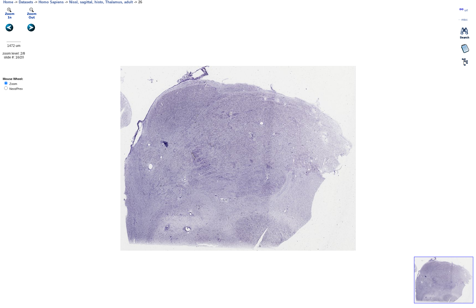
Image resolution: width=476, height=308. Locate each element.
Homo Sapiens (51, 2)
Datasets (26, 2)
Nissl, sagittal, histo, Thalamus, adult (101, 2)
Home (8, 2)
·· (463, 19)
